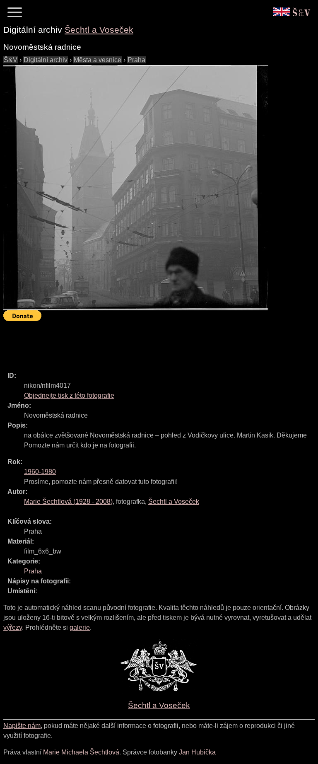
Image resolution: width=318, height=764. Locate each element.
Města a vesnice (97, 59)
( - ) (68, 501)
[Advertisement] (154, 342)
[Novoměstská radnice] (135, 187)
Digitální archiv (45, 59)
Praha (136, 59)
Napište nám (22, 725)
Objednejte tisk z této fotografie (69, 395)
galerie (80, 627)
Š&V (10, 59)
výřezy (12, 627)
